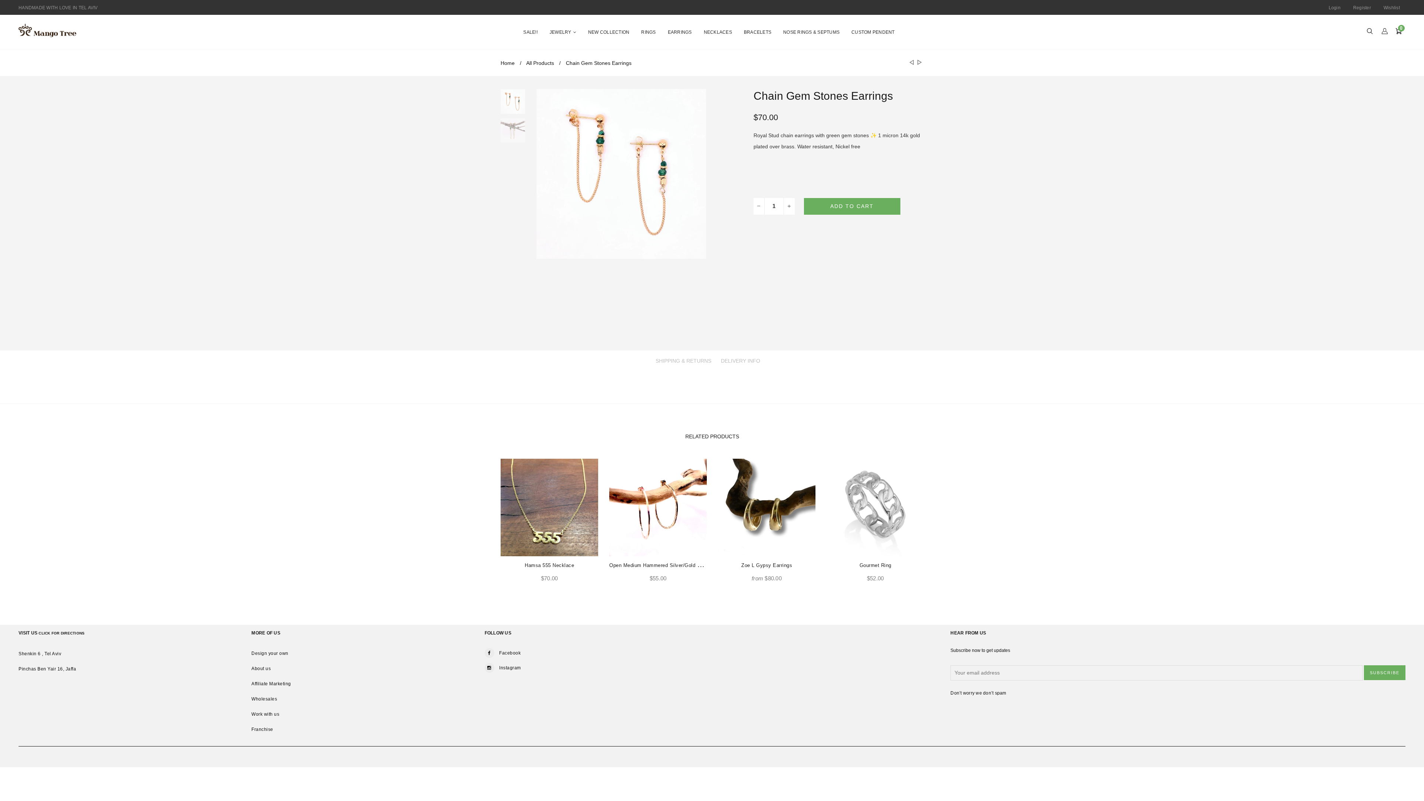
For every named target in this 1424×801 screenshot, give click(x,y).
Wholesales (264, 699)
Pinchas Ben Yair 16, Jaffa (47, 669)
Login (1335, 7)
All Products (540, 63)
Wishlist (1392, 7)
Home (508, 63)
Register (1362, 7)
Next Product (918, 62)
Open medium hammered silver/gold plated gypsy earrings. (680, 565)
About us (261, 668)
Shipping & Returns (683, 361)
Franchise (262, 729)
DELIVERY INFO (740, 361)
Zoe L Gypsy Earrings (766, 565)
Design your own (270, 653)
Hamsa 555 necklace (549, 565)
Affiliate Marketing (271, 683)
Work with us (265, 714)
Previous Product (911, 62)
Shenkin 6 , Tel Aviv (40, 653)
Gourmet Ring (875, 565)
